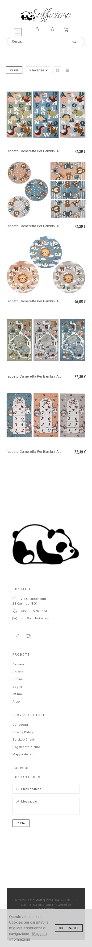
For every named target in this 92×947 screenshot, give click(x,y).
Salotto (18, 672)
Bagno (17, 686)
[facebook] (17, 637)
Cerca (79, 41)
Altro (16, 701)
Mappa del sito (24, 754)
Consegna (20, 724)
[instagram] (28, 637)
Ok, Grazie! (69, 928)
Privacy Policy (23, 732)
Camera (18, 664)
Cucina (18, 679)
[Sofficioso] (46, 15)
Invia (21, 823)
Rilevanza (36, 70)
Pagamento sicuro (26, 747)
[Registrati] (38, 29)
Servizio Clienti (24, 739)
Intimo (17, 694)
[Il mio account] (53, 29)
